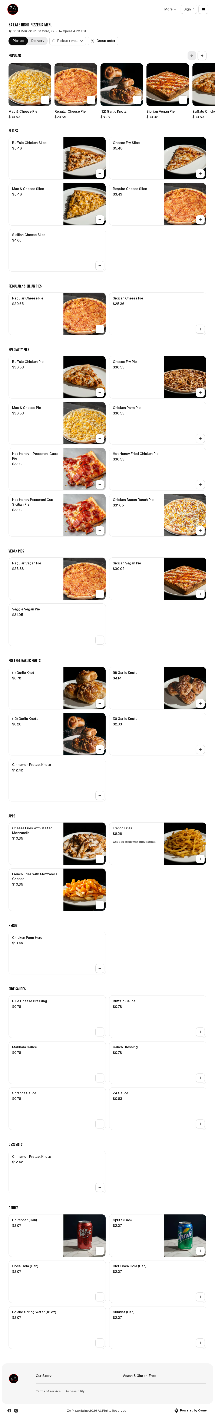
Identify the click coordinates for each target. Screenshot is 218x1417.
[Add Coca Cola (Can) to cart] (100, 1297)
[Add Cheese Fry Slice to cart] (200, 174)
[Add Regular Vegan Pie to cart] (100, 594)
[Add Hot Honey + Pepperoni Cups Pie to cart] (100, 485)
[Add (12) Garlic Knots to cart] (137, 100)
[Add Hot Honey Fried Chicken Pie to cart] (200, 485)
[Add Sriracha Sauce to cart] (100, 1124)
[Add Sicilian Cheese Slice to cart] (100, 266)
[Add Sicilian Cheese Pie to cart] (200, 329)
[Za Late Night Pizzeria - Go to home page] (13, 9)
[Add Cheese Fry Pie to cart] (200, 392)
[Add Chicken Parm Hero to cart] (100, 968)
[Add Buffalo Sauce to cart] (200, 1032)
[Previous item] (192, 55)
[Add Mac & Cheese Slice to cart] (100, 220)
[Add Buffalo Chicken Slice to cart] (100, 174)
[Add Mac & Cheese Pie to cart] (45, 100)
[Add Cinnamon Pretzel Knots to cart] (100, 795)
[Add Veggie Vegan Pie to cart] (100, 640)
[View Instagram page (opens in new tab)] (16, 1410)
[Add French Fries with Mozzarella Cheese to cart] (100, 905)
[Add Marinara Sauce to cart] (100, 1078)
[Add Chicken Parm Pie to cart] (200, 439)
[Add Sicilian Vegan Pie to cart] (183, 100)
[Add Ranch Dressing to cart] (200, 1078)
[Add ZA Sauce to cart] (200, 1124)
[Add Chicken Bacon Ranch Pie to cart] (200, 531)
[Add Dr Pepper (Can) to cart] (100, 1251)
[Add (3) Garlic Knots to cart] (200, 749)
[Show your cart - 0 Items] (203, 9)
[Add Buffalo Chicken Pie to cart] (100, 392)
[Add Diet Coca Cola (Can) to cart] (200, 1297)
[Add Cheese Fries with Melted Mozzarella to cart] (100, 859)
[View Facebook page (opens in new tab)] (9, 1410)
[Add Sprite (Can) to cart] (200, 1251)
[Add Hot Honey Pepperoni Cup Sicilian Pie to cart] (100, 531)
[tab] (18, 41)
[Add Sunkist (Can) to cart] (200, 1343)
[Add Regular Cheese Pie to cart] (91, 100)
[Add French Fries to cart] (200, 859)
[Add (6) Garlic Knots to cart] (200, 703)
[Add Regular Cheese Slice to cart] (200, 220)
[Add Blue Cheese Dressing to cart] (100, 1032)
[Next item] (202, 55)
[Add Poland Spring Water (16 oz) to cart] (100, 1343)
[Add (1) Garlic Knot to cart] (100, 703)
